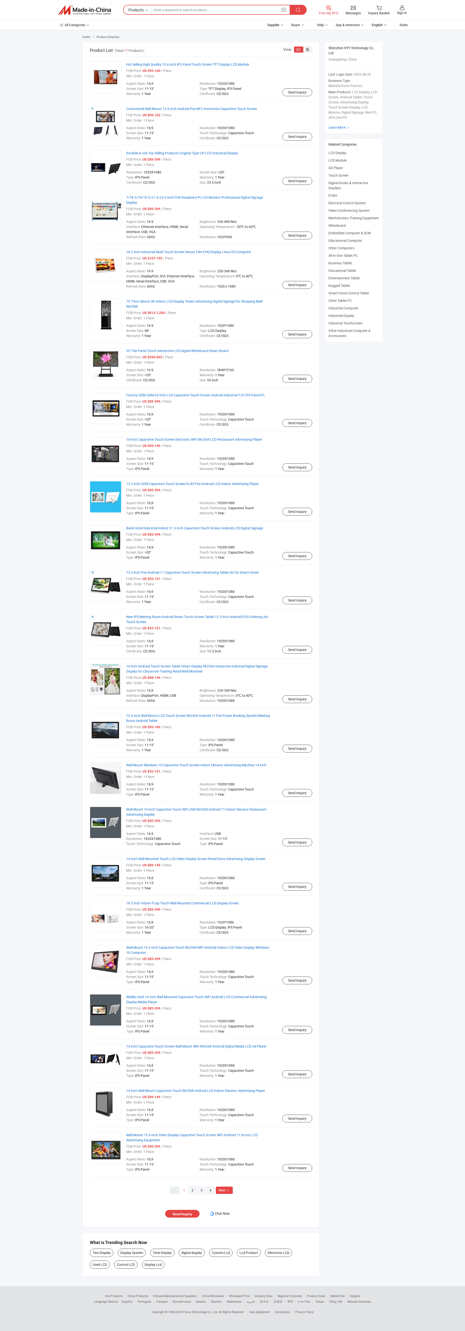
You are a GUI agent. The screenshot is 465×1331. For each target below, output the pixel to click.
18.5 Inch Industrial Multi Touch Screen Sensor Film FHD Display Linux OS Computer (188, 252)
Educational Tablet (342, 270)
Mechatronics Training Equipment (353, 218)
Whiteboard (337, 225)
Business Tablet (340, 263)
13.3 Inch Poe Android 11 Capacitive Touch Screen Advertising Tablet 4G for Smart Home (192, 572)
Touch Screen (338, 175)
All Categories (75, 25)
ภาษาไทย (304, 1301)
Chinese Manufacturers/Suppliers (175, 1296)
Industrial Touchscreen (345, 323)
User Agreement (259, 1312)
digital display (191, 1252)
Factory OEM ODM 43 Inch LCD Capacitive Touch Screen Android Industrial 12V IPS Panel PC (195, 395)
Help (320, 25)
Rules (404, 25)
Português (144, 1301)
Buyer (295, 25)
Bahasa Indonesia (359, 1301)
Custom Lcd (221, 1252)
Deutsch (216, 1301)
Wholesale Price (239, 1296)
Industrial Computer (343, 308)
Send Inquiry (297, 92)
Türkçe (319, 1301)
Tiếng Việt (335, 1301)
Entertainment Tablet (344, 278)
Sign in (402, 12)
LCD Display (337, 152)
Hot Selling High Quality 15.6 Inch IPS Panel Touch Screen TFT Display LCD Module (187, 64)
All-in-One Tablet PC (343, 255)
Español (127, 1301)
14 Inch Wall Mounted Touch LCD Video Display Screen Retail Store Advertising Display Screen (195, 858)
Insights (355, 1296)
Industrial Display (341, 315)
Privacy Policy (304, 1312)
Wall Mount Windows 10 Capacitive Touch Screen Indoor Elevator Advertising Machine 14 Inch (196, 765)
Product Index (316, 1296)
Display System (131, 1252)
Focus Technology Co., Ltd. (201, 1312)
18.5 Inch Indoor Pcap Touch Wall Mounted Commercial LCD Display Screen (182, 903)
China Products (138, 1296)
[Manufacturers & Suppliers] (84, 10)
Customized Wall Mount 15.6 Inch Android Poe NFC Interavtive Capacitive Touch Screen (191, 108)
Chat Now (222, 1213)
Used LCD (100, 1264)
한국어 (264, 1301)
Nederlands (234, 1301)
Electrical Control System (347, 203)
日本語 (278, 1301)
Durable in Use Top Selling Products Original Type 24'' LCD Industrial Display (182, 153)
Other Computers (341, 248)
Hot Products (114, 1296)
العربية (251, 1301)
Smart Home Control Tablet (348, 293)
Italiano (201, 1301)
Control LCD (126, 1264)
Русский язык (182, 1301)
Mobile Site (337, 1296)
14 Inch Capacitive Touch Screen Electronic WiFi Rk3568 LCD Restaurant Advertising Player (194, 439)
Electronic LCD (278, 1252)
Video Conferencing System (349, 210)
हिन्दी (290, 1301)
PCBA (332, 195)
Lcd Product (249, 1252)
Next (224, 1190)
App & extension (348, 25)
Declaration (282, 1312)
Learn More (339, 127)
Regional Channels (290, 1296)
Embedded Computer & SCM (349, 233)
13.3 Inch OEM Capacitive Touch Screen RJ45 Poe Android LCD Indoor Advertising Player (192, 483)
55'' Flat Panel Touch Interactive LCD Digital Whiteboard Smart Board (177, 350)
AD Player (335, 167)
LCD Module (337, 160)
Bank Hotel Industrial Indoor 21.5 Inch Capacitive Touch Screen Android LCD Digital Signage (194, 528)
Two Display (102, 1252)
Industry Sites (263, 1296)
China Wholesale (213, 1296)
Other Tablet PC (340, 300)
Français (162, 1301)
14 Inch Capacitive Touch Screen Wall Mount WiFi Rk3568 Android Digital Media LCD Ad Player (196, 1046)
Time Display (162, 1252)
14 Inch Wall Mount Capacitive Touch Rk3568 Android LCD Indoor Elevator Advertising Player (195, 1090)
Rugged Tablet (339, 285)
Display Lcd (153, 1264)
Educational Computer (345, 240)
